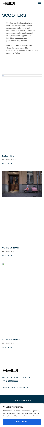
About (5, 377)
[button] (39, 3)
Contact (15, 377)
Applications (11, 340)
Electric (8, 156)
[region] (22, 415)
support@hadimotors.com (15, 387)
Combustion (10, 248)
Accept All (22, 422)
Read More (8, 163)
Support (27, 377)
